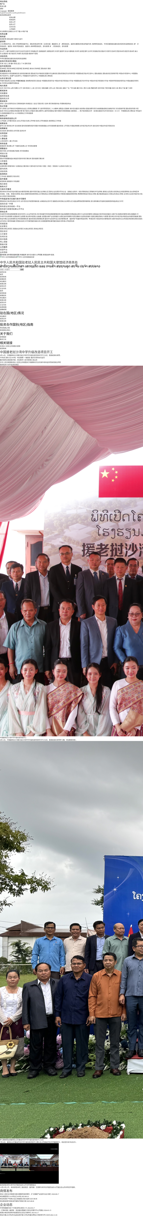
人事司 (7, 51)
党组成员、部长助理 (39, 46)
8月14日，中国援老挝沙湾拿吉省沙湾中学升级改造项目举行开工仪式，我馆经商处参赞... (30, 355)
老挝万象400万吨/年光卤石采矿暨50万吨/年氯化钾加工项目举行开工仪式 (25, 1215)
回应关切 (3, 231)
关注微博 (3, 31)
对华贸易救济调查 (13, 151)
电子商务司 (12, 53)
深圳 (130, 88)
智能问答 (3, 244)
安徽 (43, 88)
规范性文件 (10, 126)
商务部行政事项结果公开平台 (12, 209)
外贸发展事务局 (13, 73)
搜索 (22, 269)
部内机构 (3, 169)
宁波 (123, 88)
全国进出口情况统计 (23, 166)
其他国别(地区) (5, 330)
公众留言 (3, 234)
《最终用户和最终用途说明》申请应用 (81, 219)
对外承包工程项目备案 (8, 221)
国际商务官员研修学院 (110, 73)
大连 (5, 63)
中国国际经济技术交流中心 (84, 73)
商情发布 (10, 181)
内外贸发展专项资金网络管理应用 (48, 214)
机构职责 (3, 39)
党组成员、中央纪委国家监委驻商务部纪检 (112, 44)
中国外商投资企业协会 (8, 81)
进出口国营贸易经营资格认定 (31, 194)
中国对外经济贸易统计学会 (98, 81)
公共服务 (12, 29)
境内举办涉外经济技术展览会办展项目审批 (15, 191)
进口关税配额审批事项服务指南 (49, 221)
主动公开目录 (21, 121)
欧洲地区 (26, 68)
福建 (46, 88)
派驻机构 (3, 171)
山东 (53, 88)
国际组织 (44, 68)
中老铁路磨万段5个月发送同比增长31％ (13, 1208)
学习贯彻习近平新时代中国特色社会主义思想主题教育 (18, 108)
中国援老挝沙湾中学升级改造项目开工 (26, 352)
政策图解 (3, 133)
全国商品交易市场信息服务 (101, 214)
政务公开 (12, 22)
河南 (57, 88)
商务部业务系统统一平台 (10, 206)
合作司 (90, 51)
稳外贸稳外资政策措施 (62, 111)
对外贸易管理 (51, 126)
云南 (88, 88)
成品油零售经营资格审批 (81, 201)
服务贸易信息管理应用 (36, 219)
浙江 (39, 88)
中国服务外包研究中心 (30, 76)
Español (17, 13)
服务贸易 (60, 126)
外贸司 (57, 51)
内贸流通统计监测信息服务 (81, 216)
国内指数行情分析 (38, 158)
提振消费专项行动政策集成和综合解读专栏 (101, 108)
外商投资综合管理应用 (103, 219)
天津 (1, 63)
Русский (12, 13)
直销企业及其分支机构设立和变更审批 (116, 191)
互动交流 (12, 27)
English (2, 13)
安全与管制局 (69, 51)
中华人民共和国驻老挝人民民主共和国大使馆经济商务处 (39, 262)
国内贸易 (10, 131)
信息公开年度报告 (42, 121)
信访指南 (3, 239)
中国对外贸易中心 (125, 73)
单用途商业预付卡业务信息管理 (81, 214)
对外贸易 (16, 131)
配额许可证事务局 (51, 73)
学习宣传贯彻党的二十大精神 (48, 108)
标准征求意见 (28, 229)
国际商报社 (98, 73)
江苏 (36, 88)
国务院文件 (4, 99)
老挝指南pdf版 (5, 328)
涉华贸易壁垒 (24, 151)
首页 (1, 274)
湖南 (64, 88)
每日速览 (3, 184)
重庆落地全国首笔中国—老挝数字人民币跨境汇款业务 (18, 360)
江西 (50, 88)
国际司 (103, 51)
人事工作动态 (13, 141)
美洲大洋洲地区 (35, 68)
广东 (67, 88)
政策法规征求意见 (6, 229)
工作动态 (3, 176)
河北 (8, 88)
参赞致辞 (3, 337)
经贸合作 (3, 286)
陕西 (95, 88)
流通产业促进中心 (16, 76)
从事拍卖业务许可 (46, 201)
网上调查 (3, 242)
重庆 (78, 88)
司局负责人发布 (42, 103)
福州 (12, 63)
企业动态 (3, 288)
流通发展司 (42, 51)
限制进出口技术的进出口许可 (10, 201)
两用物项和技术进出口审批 (87, 194)
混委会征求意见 (18, 229)
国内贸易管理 (26, 126)
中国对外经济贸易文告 (107, 126)
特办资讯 (16, 176)
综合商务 (3, 131)
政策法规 (3, 284)
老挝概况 (3, 281)
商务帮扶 (82, 108)
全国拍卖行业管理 (19, 216)
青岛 (15, 63)
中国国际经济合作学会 (81, 81)
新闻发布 (12, 20)
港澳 (49, 68)
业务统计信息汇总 (65, 166)
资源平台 (3, 250)
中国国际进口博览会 (128, 111)
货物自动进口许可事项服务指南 (27, 221)
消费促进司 (50, 51)
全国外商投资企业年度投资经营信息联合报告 (126, 219)
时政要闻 (3, 93)
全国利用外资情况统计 (8, 166)
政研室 (12, 51)
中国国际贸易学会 (48, 81)
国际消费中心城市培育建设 (44, 111)
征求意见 (3, 226)
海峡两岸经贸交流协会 (33, 81)
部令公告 (3, 126)
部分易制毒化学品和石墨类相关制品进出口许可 (107, 201)
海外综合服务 (74, 108)
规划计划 (3, 153)
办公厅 (2, 51)
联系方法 (3, 339)
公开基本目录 (11, 121)
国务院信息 (4, 96)
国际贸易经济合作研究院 (66, 73)
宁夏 (106, 88)
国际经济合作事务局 (38, 73)
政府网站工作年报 (55, 121)
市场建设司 (34, 51)
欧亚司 (127, 51)
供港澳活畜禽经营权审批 (68, 194)
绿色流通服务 (132, 214)
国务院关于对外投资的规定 (9, 364)
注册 (4, 6)
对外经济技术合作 (86, 126)
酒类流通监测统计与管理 (99, 216)
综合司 (17, 51)
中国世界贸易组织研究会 (117, 81)
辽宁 (20, 88)
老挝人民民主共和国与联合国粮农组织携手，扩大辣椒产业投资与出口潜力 (25, 1194)
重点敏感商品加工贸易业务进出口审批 (110, 194)
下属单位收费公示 (21, 146)
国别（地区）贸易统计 (51, 166)
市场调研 (16, 181)
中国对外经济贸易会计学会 (63, 81)
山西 (12, 88)
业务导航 (3, 252)
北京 (1, 88)
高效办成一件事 (6, 204)
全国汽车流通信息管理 (119, 214)
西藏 (92, 88)
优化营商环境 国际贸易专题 (125, 108)
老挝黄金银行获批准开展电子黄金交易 (13, 1201)
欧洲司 (132, 51)
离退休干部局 (33, 53)
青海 (102, 88)
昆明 (26, 63)
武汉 (19, 63)
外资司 (77, 51)
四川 (81, 88)
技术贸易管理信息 (22, 219)
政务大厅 (12, 24)
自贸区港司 (84, 51)
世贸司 (108, 51)
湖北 (60, 88)
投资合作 (23, 131)
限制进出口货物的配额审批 (50, 194)
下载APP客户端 (22, 31)
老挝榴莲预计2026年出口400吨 (10, 1196)
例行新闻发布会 (54, 103)
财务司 (27, 51)
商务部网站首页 (5, 15)
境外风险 (3, 151)
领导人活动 (4, 103)
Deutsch (22, 13)
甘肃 (99, 88)
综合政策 (18, 126)
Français (7, 13)
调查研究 (10, 176)
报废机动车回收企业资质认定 (63, 201)
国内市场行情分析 (25, 158)
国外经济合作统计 (36, 166)
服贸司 (62, 51)
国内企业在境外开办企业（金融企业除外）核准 (65, 191)
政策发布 (3, 146)
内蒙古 (16, 88)
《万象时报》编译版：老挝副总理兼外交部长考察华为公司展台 (22, 1210)
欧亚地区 (19, 68)
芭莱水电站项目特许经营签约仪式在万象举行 (15, 1212)
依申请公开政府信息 (67, 221)
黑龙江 (28, 88)
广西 (71, 88)
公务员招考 (4, 141)
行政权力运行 (18, 39)
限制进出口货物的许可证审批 (92, 191)
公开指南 (3, 121)
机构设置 (12, 17)
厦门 (127, 88)
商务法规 (96, 126)
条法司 (22, 51)
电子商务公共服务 (29, 111)
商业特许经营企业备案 (33, 216)
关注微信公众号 (11, 31)
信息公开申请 (30, 121)
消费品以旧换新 (63, 108)
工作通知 (3, 136)
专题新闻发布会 (65, 103)
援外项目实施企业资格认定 (39, 191)
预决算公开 (10, 146)
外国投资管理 (74, 126)
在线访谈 (3, 237)
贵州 (85, 88)
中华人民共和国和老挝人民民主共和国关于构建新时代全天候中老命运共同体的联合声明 (30, 362)
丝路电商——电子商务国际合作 (81, 111)
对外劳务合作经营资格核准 (30, 201)
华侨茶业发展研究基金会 (10, 83)
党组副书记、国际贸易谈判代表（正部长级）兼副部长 (37, 44)
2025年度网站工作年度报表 (23, 113)
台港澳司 (5, 53)
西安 (29, 63)
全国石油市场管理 (65, 216)
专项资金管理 (32, 146)
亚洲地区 (3, 68)
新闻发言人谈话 (31, 103)
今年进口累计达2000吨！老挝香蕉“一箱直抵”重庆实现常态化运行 (22, 357)
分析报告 (3, 161)
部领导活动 (12, 103)
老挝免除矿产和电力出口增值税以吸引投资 (15, 1199)
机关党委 (25, 53)
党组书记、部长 (8, 44)
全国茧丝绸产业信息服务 (50, 216)
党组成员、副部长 (21, 46)
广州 (22, 63)
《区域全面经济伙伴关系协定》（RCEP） (107, 111)
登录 (1, 6)
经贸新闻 (3, 181)
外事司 (19, 53)
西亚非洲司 (120, 51)
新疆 (109, 88)
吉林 (24, 88)
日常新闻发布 (21, 103)
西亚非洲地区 (11, 68)
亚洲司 (113, 51)
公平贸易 (66, 126)
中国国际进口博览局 (46, 76)
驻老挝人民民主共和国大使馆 (10, 346)
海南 (74, 88)
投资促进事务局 (24, 73)
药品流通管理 (65, 214)
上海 (8, 63)
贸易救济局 (97, 51)
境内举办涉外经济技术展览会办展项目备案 (123, 216)
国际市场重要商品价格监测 (9, 158)
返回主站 (3, 272)
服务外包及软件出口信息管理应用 (56, 219)
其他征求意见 (38, 229)
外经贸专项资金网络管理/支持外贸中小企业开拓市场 (18, 214)
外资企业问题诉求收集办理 (13, 111)
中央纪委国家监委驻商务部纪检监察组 (13, 58)
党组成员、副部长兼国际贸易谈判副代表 (74, 44)
